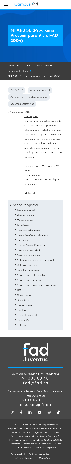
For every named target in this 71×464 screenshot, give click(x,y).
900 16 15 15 (35, 400)
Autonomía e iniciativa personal (28, 97)
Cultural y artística (28, 265)
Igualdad (22, 310)
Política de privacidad (38, 454)
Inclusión (22, 325)
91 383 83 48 (35, 378)
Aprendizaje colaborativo (31, 275)
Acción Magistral (40, 90)
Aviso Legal (16, 454)
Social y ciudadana (28, 270)
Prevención (23, 320)
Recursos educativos (22, 104)
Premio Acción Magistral (31, 245)
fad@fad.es (35, 383)
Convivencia (24, 295)
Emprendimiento (26, 305)
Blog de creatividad (28, 250)
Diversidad (23, 300)
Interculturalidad (27, 315)
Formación (23, 240)
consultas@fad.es (35, 405)
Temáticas (23, 225)
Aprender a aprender (29, 255)
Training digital (26, 210)
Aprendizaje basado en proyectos (36, 285)
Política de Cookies (23, 458)
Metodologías (25, 220)
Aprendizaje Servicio (29, 280)
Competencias (25, 215)
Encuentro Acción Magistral (33, 235)
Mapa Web (44, 458)
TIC (19, 290)
